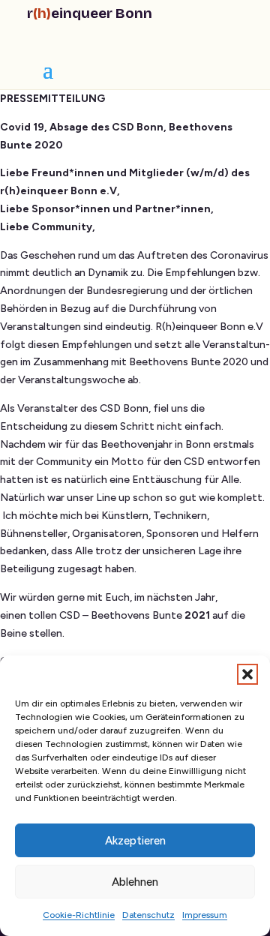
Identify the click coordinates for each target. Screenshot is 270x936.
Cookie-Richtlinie (79, 915)
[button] (247, 674)
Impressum (204, 915)
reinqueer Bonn (89, 13)
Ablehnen (135, 882)
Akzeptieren (135, 841)
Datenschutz (148, 915)
